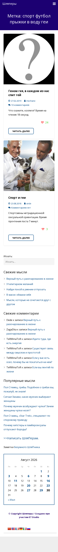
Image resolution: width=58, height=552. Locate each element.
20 (28, 485)
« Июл (11, 499)
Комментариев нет (21, 207)
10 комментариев (20, 105)
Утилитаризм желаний (19, 284)
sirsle (28, 203)
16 (48, 481)
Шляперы (9, 4)
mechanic (31, 100)
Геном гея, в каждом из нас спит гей (28, 93)
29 (41, 490)
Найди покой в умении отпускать (26, 289)
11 (15, 481)
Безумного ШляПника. (27, 447)
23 (48, 485)
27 (28, 490)
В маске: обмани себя (18, 294)
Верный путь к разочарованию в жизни (29, 278)
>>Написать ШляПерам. (21, 438)
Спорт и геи (17, 198)
